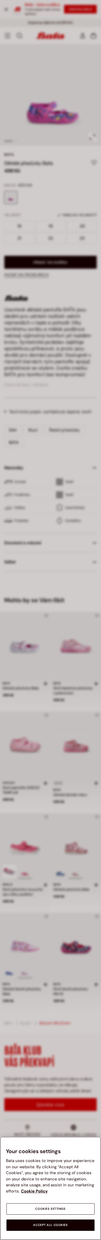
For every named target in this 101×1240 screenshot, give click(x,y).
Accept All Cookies (50, 1225)
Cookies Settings (50, 1209)
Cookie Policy (34, 1191)
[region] (50, 1188)
